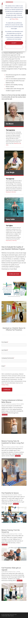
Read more (4, 414)
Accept (14, 43)
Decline (14, 47)
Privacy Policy (15, 19)
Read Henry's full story (11, 240)
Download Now (14, 274)
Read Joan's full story (11, 192)
